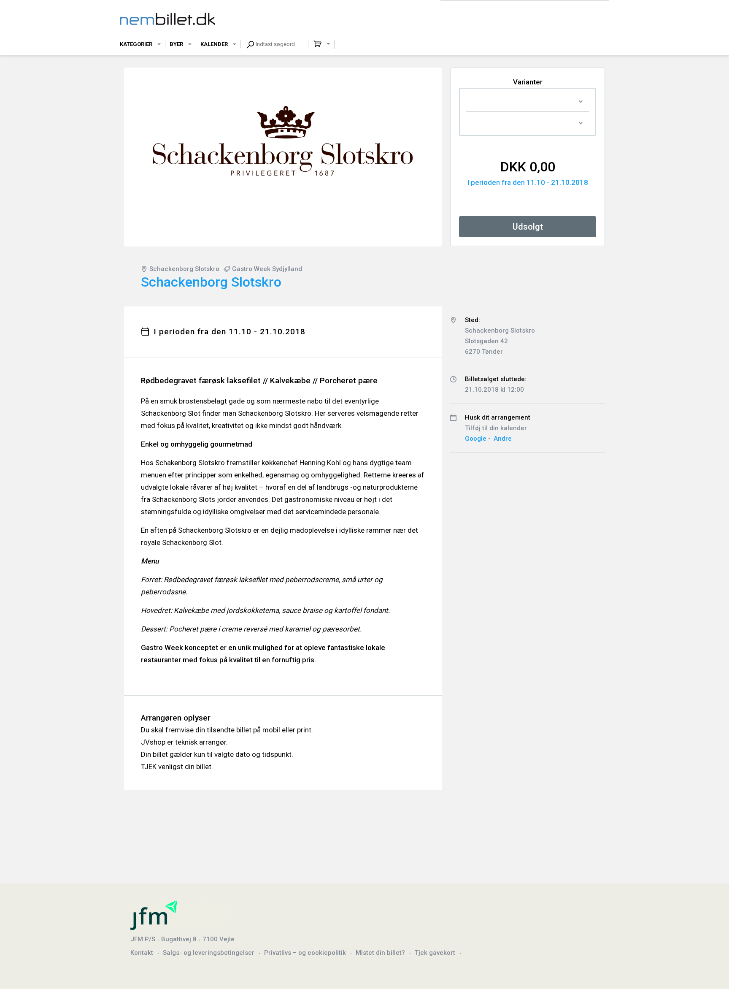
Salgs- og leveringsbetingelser (208, 952)
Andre (503, 438)
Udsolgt (528, 227)
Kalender (214, 44)
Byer (176, 44)
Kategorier (136, 44)
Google (475, 438)
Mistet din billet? (380, 952)
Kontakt (141, 952)
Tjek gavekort (435, 952)
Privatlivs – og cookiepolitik (305, 952)
